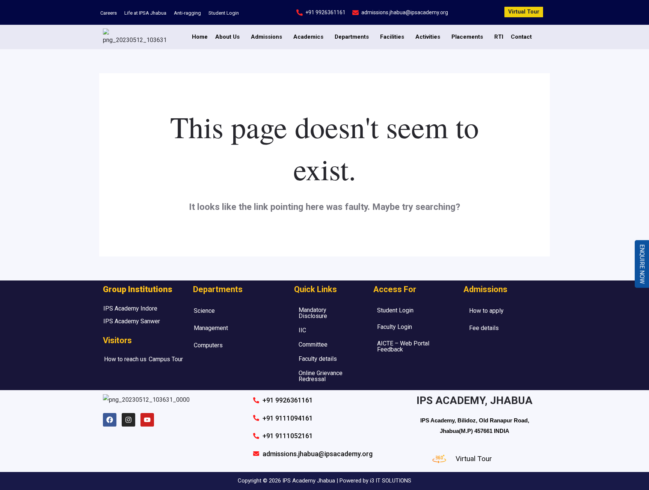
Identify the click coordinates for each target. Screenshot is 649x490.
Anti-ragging (187, 13)
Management (211, 328)
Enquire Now (642, 263)
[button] (229, 37)
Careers (108, 13)
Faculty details (318, 358)
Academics (308, 36)
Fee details (484, 328)
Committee (313, 344)
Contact (521, 36)
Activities (427, 36)
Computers (208, 345)
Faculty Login (394, 326)
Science (204, 310)
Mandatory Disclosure (313, 313)
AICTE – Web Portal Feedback (403, 346)
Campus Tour (166, 359)
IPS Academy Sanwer (131, 321)
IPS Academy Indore (130, 308)
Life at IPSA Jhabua (145, 13)
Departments (352, 36)
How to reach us (125, 359)
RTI (498, 36)
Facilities (392, 36)
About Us (227, 36)
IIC (302, 330)
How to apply (486, 310)
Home (200, 36)
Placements (467, 36)
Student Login (223, 13)
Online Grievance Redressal (321, 376)
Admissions (266, 36)
